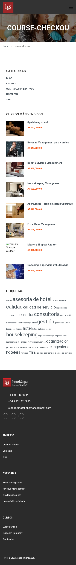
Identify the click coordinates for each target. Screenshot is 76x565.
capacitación (61, 308)
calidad (14, 307)
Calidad (11, 83)
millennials (22, 342)
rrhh (31, 352)
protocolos (44, 347)
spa (45, 353)
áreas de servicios (64, 353)
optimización (57, 341)
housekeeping (22, 335)
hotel (27, 328)
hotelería (36, 329)
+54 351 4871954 (18, 394)
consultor (25, 314)
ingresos (42, 336)
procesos (23, 347)
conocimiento (11, 315)
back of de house (59, 300)
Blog (9, 78)
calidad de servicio (39, 307)
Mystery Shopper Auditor (42, 244)
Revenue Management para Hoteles (48, 142)
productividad (33, 347)
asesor (9, 300)
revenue (24, 353)
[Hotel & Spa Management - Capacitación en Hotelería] (8, 7)
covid (69, 315)
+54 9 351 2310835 (19, 401)
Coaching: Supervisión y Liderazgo (47, 265)
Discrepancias (12, 323)
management (11, 342)
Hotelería (12, 94)
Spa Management (37, 122)
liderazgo (50, 336)
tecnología (52, 353)
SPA (8, 99)
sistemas (39, 353)
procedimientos (12, 347)
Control (63, 315)
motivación (32, 342)
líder (64, 336)
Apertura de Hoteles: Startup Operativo (50, 203)
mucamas (41, 342)
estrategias (24, 323)
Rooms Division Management (44, 163)
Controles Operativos (20, 89)
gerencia (33, 323)
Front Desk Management (41, 224)
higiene (19, 329)
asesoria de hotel (32, 299)
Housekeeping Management (43, 183)
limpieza (58, 336)
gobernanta (59, 323)
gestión (45, 322)
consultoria (47, 314)
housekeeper (45, 329)
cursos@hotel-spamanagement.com (29, 408)
